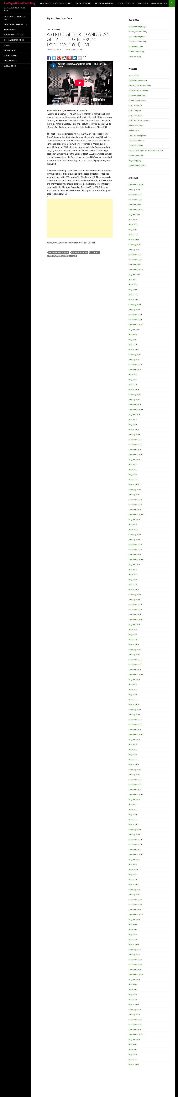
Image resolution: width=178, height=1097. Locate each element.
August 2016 (134, 519)
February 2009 (134, 949)
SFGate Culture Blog (137, 41)
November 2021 (135, 259)
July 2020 (132, 334)
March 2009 (133, 944)
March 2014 (133, 644)
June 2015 (133, 574)
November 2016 (135, 504)
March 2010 (133, 884)
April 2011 (132, 819)
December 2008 (135, 959)
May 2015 (132, 579)
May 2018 (132, 424)
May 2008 (132, 994)
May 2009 (132, 934)
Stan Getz (95, 252)
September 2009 (135, 914)
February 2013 (134, 709)
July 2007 (132, 1044)
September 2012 (135, 734)
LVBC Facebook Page (83, 3)
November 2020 (135, 319)
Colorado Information (14, 40)
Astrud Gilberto (79, 252)
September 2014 (135, 619)
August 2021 (134, 274)
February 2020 (134, 354)
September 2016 (135, 514)
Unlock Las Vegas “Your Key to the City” (145, 150)
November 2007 (135, 1024)
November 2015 (135, 549)
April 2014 (132, 639)
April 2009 (132, 939)
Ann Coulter (133, 75)
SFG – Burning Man (136, 36)
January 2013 (134, 714)
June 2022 (133, 224)
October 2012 (134, 729)
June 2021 (133, 284)
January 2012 (134, 774)
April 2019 (132, 384)
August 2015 (134, 564)
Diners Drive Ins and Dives (139, 85)
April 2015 (132, 584)
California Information (14, 35)
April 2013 (132, 699)
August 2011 (134, 799)
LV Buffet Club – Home (138, 90)
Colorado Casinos (159, 3)
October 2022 (134, 204)
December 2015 (135, 544)
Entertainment (10, 29)
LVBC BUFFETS (135, 105)
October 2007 (134, 1029)
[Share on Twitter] (54, 58)
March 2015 (133, 589)
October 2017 (134, 449)
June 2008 (133, 989)
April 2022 (132, 234)
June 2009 (133, 929)
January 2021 (134, 309)
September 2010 (135, 854)
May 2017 (132, 474)
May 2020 (132, 339)
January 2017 (134, 494)
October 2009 (134, 909)
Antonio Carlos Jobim (58, 252)
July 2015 (132, 569)
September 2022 (135, 209)
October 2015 (134, 554)
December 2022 (135, 194)
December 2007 (135, 1019)
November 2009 (135, 904)
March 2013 (133, 704)
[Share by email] (80, 58)
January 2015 (134, 599)
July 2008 (132, 984)
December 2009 (135, 899)
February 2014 (134, 649)
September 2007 (135, 1034)
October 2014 (134, 614)
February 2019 (134, 394)
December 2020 (135, 314)
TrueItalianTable (135, 145)
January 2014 (134, 654)
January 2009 (134, 954)
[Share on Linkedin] (74, 58)
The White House (136, 140)
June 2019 (133, 374)
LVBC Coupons (135, 110)
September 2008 (135, 974)
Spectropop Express (137, 135)
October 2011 (134, 789)
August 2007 (134, 1039)
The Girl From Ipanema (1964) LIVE (62, 256)
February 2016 (134, 534)
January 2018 (134, 434)
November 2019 (135, 364)
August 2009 (134, 919)
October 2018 (134, 404)
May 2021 (132, 289)
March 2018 (133, 429)
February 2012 (134, 769)
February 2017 (134, 489)
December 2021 (135, 254)
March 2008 (133, 1004)
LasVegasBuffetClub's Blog (19, 3)
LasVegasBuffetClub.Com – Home (15, 18)
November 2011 (135, 784)
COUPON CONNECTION (125, 3)
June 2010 (133, 869)
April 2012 (132, 759)
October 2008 (134, 969)
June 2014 (133, 629)
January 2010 (134, 894)
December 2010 (135, 839)
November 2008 (135, 964)
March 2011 (133, 824)
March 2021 (133, 299)
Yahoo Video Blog (136, 51)
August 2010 (134, 859)
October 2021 (134, 264)
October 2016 (134, 509)
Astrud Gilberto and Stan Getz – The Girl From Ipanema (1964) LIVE (78, 39)
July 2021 (132, 279)
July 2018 (132, 419)
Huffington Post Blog (137, 31)
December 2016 (135, 499)
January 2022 (134, 249)
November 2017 (135, 444)
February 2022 (134, 244)
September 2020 (135, 324)
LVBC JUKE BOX (53, 29)
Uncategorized (10, 61)
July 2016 (132, 524)
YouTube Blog (134, 56)
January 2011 (134, 834)
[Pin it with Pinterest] (69, 58)
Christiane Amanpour (137, 80)
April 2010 (132, 879)
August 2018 (134, 414)
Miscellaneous (10, 55)
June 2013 (133, 689)
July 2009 (132, 924)
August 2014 (134, 624)
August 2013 (134, 679)
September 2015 (135, 559)
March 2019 (133, 389)
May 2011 (132, 814)
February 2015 (134, 594)
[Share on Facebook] (49, 58)
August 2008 (134, 979)
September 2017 (135, 454)
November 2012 (135, 724)
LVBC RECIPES (143, 3)
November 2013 (135, 664)
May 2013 (132, 694)
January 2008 (134, 1014)
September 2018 (135, 409)
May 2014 (132, 634)
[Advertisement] (80, 218)
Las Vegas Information (13, 24)
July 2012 (132, 744)
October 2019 (134, 369)
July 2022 (132, 219)
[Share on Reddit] (64, 58)
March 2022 (133, 239)
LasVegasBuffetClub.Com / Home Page (55, 3)
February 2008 (134, 1009)
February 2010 (134, 889)
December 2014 (135, 604)
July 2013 (132, 684)
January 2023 (134, 189)
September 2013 (135, 674)
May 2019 (132, 379)
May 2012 (132, 754)
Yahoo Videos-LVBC (137, 165)
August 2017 (134, 459)
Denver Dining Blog (136, 26)
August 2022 (134, 214)
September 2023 (135, 184)
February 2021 (134, 304)
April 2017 (132, 479)
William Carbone (74, 49)
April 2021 (132, 294)
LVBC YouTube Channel (138, 120)
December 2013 (135, 659)
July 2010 (132, 864)
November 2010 (135, 844)
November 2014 (135, 609)
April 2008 (132, 999)
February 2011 (134, 829)
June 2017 (133, 469)
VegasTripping (134, 160)
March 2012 (133, 764)
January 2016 (134, 539)
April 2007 (132, 1059)
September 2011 (135, 794)
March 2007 (133, 1064)
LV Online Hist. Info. (137, 95)
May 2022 (132, 229)
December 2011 (135, 779)
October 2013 (134, 669)
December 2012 (135, 719)
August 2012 (134, 739)
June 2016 (133, 529)
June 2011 (133, 809)
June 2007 (133, 1049)
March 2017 (133, 484)
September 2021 (135, 269)
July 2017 (132, 464)
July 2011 (132, 804)
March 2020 (133, 349)
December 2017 (135, 439)
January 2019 (134, 399)
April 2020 (132, 344)
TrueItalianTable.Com (104, 3)
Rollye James (134, 130)
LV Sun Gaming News (137, 100)
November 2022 (135, 199)
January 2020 (134, 359)
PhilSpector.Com (135, 125)
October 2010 (134, 849)
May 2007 (132, 1054)
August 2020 (134, 329)
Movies (7, 45)
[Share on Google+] (59, 58)
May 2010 (132, 874)
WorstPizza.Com (135, 46)
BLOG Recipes (9, 50)
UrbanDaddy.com (135, 155)
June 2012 (133, 749)
